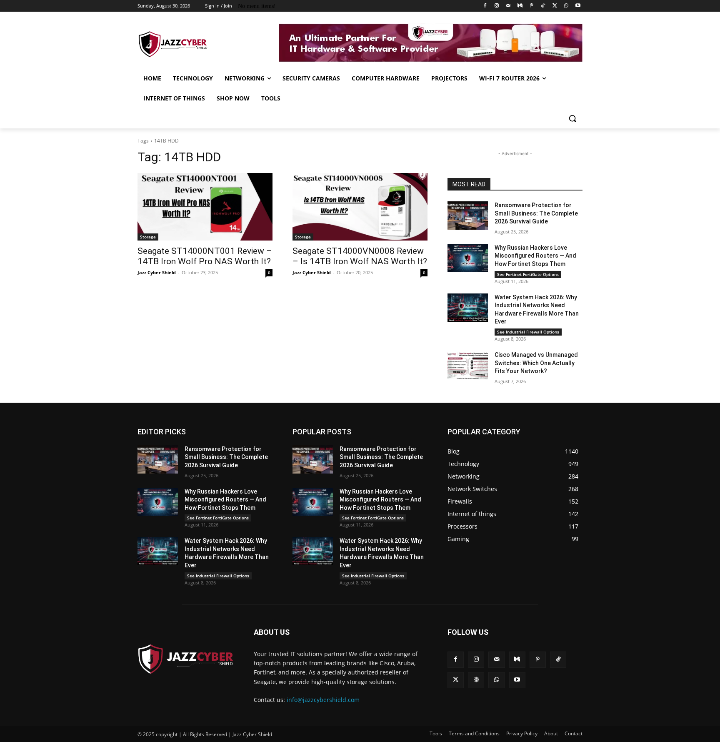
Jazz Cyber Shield (157, 272)
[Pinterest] (531, 6)
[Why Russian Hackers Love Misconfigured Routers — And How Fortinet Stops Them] (468, 258)
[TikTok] (543, 6)
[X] (555, 6)
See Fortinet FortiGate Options (528, 274)
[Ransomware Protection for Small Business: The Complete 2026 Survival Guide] (468, 215)
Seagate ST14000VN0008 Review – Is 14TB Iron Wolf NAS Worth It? (359, 256)
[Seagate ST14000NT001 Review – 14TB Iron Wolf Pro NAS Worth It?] (205, 207)
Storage (148, 237)
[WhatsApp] (566, 6)
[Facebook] (485, 6)
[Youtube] (577, 6)
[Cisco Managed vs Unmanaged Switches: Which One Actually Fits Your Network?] (468, 365)
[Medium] (520, 6)
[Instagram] (497, 6)
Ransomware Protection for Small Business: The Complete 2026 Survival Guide (536, 213)
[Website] (476, 680)
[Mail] (508, 6)
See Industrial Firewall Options (528, 332)
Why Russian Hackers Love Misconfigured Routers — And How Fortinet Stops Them (535, 255)
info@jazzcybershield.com (323, 700)
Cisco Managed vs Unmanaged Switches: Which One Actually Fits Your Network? (536, 362)
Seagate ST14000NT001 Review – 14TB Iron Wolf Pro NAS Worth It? (205, 256)
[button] (572, 118)
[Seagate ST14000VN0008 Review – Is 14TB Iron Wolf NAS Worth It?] (360, 207)
